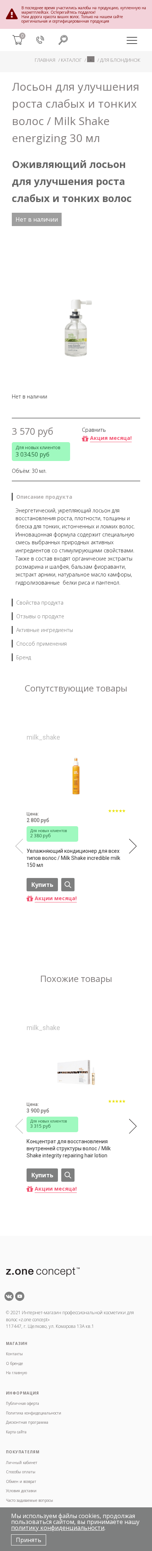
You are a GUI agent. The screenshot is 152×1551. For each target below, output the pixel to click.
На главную (16, 1372)
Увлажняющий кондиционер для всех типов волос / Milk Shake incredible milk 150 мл (73, 858)
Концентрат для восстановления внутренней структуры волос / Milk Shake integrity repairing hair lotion (69, 1148)
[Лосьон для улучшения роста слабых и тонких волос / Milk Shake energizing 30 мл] (76, 304)
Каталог (71, 60)
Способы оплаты (20, 1471)
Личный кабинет (21, 1462)
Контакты (14, 1353)
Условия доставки (21, 1490)
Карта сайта (16, 1431)
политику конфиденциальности (57, 1528)
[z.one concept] (43, 1271)
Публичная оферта (22, 1403)
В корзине (50, 930)
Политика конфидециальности (33, 1413)
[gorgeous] (117, 815)
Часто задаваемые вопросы (29, 1500)
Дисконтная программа (27, 1422)
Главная (45, 60)
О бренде (14, 1363)
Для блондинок (120, 60)
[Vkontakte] (9, 1299)
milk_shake (43, 737)
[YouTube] (19, 1299)
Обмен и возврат (21, 1481)
